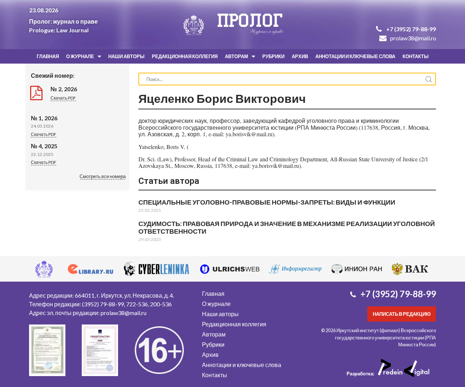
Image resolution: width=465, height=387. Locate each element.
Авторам (236, 56)
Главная (48, 56)
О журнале (80, 56)
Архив (300, 56)
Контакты (416, 56)
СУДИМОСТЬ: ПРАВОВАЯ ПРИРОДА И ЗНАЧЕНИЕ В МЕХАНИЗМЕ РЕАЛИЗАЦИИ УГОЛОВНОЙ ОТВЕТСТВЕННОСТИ (286, 227)
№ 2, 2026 (63, 88)
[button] (103, 177)
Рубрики (273, 56)
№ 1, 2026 (44, 117)
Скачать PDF (63, 98)
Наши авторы (126, 56)
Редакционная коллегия (185, 56)
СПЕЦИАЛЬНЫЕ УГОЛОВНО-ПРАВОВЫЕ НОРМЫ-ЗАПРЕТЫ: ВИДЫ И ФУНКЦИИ (266, 202)
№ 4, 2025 (44, 145)
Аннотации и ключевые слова (355, 56)
